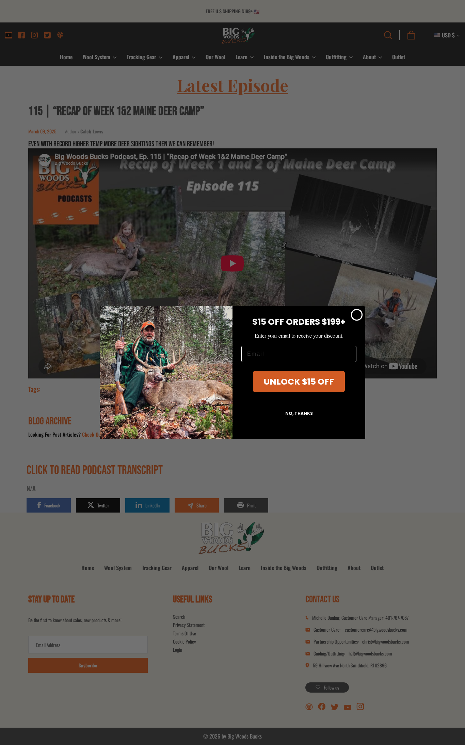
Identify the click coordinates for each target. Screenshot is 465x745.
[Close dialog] (357, 315)
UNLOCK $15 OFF (299, 382)
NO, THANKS (299, 413)
